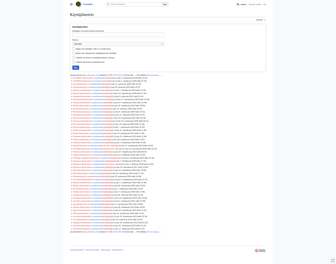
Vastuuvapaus (106, 250)
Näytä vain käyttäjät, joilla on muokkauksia (93, 49)
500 (124, 75)
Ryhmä (75, 40)
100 (115, 75)
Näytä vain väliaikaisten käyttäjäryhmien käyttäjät (96, 53)
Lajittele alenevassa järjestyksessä (90, 62)
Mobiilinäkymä (117, 250)
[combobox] (118, 35)
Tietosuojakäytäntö (77, 250)
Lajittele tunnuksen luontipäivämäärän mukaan (95, 58)
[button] (71, 4)
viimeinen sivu (93, 75)
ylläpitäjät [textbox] (78, 44)
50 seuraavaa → (154, 75)
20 (107, 75)
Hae (165, 4)
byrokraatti (105, 146)
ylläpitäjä (110, 78)
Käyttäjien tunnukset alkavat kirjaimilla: (88, 31)
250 (119, 75)
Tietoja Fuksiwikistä (92, 250)
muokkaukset (99, 78)
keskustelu (88, 78)
